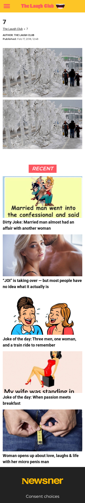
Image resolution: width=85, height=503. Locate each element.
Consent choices (42, 496)
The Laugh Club (13, 29)
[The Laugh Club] (42, 6)
